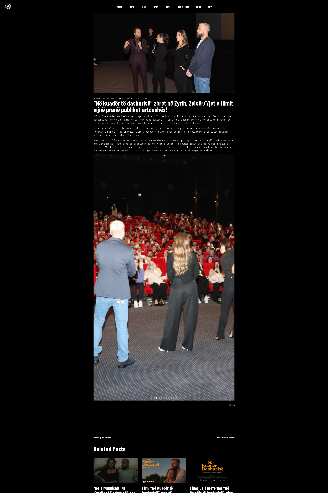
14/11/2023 (141, 98)
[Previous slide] (97, 277)
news (121, 98)
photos (129, 98)
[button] (152, 398)
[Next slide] (231, 277)
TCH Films (111, 98)
